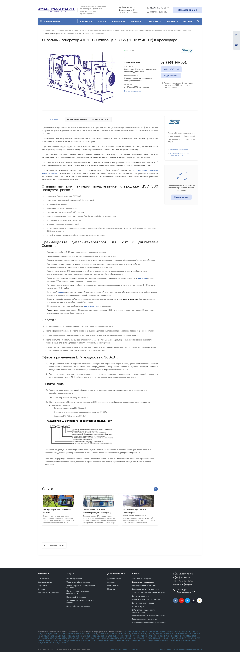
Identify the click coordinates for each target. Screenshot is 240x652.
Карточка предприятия (48, 592)
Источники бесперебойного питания (149, 622)
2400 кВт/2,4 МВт (178, 638)
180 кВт (77, 634)
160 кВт (69, 634)
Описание (53, 119)
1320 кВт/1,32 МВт (182, 636)
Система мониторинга (142, 578)
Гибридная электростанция (144, 619)
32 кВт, (149, 631)
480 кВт (192, 634)
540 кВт (54, 636)
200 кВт (85, 634)
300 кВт (135, 634)
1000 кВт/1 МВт (116, 636)
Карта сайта (165, 649)
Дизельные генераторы (143, 582)
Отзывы (41, 589)
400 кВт (175, 634)
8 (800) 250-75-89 (158, 8)
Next (156, 489)
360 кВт (167, 634)
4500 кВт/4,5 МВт (100, 640)
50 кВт (163, 631)
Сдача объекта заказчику (78, 606)
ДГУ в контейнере (140, 596)
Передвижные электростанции (146, 599)
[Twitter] (187, 600)
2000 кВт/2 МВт (144, 638)
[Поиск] (198, 21)
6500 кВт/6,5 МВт (150, 640)
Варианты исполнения (76, 119)
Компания (85, 21)
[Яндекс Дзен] (193, 600)
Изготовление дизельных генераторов (78, 592)
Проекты (171, 21)
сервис (61, 292)
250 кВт (110, 634)
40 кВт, (156, 631)
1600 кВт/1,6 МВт (93, 638)
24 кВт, (135, 631)
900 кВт (104, 636)
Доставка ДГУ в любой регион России (80, 601)
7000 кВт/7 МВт (167, 640)
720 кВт (88, 636)
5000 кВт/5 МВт (118, 640)
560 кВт (63, 636)
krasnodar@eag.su (182, 584)
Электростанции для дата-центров (148, 592)
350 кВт (158, 634)
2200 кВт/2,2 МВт (161, 638)
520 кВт (46, 636)
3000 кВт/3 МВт (50, 640)
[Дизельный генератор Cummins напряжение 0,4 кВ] (81, 77)
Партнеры (42, 585)
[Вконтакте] (175, 600)
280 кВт (126, 634)
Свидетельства (45, 582)
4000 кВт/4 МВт (84, 640)
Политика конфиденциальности (187, 649)
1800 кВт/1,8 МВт (128, 638)
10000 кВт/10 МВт (57, 643)
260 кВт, (118, 634)
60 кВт (171, 631)
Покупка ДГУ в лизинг (76, 597)
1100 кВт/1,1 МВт (132, 636)
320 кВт (150, 634)
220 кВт (93, 634)
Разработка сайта (119, 649)
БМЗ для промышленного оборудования (143, 611)
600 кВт (71, 636)
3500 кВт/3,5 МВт (67, 640)
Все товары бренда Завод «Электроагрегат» (180, 154)
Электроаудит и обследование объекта (80, 586)
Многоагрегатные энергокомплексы (148, 615)
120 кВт (45, 634)
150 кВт (61, 634)
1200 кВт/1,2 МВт (166, 636)
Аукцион (135, 21)
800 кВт (96, 636)
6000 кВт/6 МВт (134, 640)
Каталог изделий (52, 21)
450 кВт (184, 634)
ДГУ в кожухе (138, 606)
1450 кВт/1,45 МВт (58, 638)
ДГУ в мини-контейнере (143, 603)
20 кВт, (128, 631)
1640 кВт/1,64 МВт (110, 638)
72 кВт (185, 631)
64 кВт (178, 631)
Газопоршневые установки (144, 585)
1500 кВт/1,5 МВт (76, 638)
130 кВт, (54, 634)
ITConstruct (134, 649)
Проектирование (74, 578)
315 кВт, (143, 634)
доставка (142, 278)
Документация (118, 21)
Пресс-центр (153, 21)
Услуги (100, 21)
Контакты (187, 21)
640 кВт (79, 636)
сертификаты (90, 306)
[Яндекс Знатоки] (199, 600)
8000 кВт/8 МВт (183, 640)
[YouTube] (181, 600)
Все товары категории (179, 150)
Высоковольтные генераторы (145, 589)
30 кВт (142, 631)
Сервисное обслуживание (78, 582)
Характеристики (100, 119)
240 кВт (102, 634)
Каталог (136, 573)
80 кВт (192, 631)
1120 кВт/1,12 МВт (148, 636)
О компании (43, 578)
